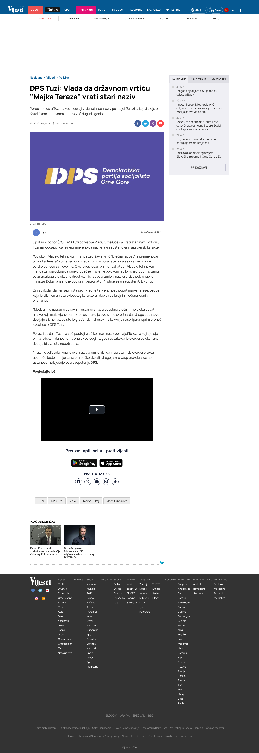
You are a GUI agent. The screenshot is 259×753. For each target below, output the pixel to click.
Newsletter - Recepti (133, 736)
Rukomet (92, 611)
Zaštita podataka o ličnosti (163, 736)
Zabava (131, 579)
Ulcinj (181, 694)
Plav (180, 657)
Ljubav (143, 607)
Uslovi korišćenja (101, 728)
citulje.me (200, 10)
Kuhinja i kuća (144, 600)
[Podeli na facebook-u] (137, 123)
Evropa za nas (119, 600)
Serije (155, 593)
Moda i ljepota (143, 591)
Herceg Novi (182, 628)
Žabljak (182, 703)
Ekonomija (64, 593)
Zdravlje (143, 584)
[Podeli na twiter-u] (145, 123)
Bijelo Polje (184, 602)
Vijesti (62, 579)
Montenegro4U (202, 579)
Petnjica (182, 652)
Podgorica (183, 584)
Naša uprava (65, 652)
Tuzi (41, 501)
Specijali (138, 715)
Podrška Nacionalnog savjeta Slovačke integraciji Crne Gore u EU (198, 154)
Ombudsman (65, 639)
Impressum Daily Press (154, 728)
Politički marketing (219, 595)
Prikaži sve (199, 167)
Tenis (90, 607)
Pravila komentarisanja (127, 728)
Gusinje (182, 620)
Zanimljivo (132, 588)
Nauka (61, 634)
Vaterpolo (92, 616)
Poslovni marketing (219, 586)
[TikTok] (115, 481)
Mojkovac (183, 643)
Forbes (78, 579)
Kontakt (199, 728)
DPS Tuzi (57, 501)
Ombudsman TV (65, 646)
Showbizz (132, 602)
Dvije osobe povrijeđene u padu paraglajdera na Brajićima (196, 141)
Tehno (61, 630)
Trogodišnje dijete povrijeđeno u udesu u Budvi (196, 92)
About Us (186, 736)
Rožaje (182, 675)
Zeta (180, 698)
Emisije (156, 588)
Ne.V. (44, 232)
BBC (151, 715)
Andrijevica (184, 588)
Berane (182, 597)
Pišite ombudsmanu (46, 728)
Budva (181, 607)
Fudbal (90, 597)
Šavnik (181, 680)
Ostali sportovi (91, 623)
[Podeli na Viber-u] (153, 123)
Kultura (62, 602)
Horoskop (144, 611)
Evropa (118, 588)
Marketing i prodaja (181, 728)
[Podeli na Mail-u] (160, 123)
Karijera (71, 736)
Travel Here (199, 588)
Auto (60, 611)
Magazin (106, 579)
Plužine (182, 662)
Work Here (198, 584)
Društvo (62, 588)
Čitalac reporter (215, 728)
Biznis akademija (64, 618)
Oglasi (218, 10)
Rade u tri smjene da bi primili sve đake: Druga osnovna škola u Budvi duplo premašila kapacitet (198, 125)
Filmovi (156, 597)
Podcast (62, 607)
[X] (87, 481)
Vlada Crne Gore (116, 501)
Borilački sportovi (91, 646)
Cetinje (182, 611)
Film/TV (131, 593)
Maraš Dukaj (91, 501)
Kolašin (182, 634)
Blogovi (111, 715)
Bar (180, 593)
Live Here (198, 593)
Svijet (117, 579)
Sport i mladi (90, 655)
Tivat (180, 685)
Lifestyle (145, 579)
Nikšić (181, 648)
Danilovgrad (184, 616)
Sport (90, 579)
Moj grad (184, 579)
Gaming (131, 597)
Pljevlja (182, 671)
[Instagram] (106, 481)
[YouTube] (97, 481)
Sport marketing (92, 664)
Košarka (91, 602)
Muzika (130, 584)
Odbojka (91, 639)
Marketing (220, 579)
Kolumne (170, 579)
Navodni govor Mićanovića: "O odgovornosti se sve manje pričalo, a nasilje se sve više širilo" (199, 108)
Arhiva (125, 715)
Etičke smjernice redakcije (75, 728)
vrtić (73, 501)
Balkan (117, 584)
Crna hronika (65, 597)
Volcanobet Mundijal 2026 (93, 589)
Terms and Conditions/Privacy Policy (99, 736)
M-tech (62, 625)
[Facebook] (78, 481)
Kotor (181, 639)
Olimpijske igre (92, 632)
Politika (62, 584)
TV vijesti (156, 582)
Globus (118, 593)
